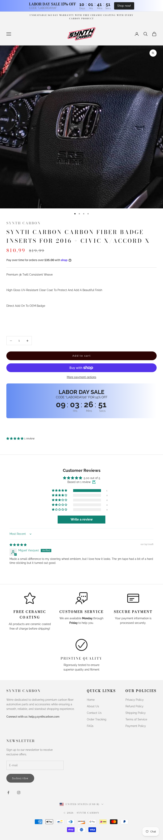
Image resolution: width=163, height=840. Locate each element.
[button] (15, 438)
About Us (93, 706)
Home (91, 699)
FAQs (90, 726)
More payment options (81, 377)
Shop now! (124, 5)
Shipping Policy (135, 712)
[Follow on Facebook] (8, 793)
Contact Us (94, 712)
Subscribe (20, 778)
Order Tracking (96, 719)
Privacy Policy (134, 699)
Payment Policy (135, 726)
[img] (18, 544)
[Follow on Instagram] (19, 793)
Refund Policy (134, 706)
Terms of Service (136, 719)
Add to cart (81, 355)
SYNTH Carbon (23, 223)
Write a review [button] (82, 519)
